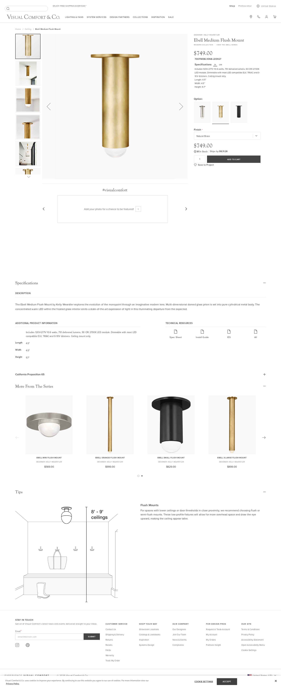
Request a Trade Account (218, 629)
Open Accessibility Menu (253, 644)
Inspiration (158, 17)
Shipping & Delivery (115, 634)
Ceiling (28, 29)
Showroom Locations (149, 629)
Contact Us (111, 629)
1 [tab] (138, 476)
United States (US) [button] (262, 675)
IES (229, 337)
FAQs (108, 650)
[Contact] (258, 16)
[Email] (57, 636)
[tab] (140, 283)
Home (18, 29)
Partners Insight (213, 644)
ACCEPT (227, 681)
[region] (140, 681)
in (215, 64)
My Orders (211, 639)
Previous (17, 437)
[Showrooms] (250, 16)
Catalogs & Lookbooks (149, 634)
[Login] (266, 16)
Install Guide (202, 337)
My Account (211, 634)
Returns (109, 639)
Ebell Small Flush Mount (171, 457)
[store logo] (33, 17)
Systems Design (146, 644)
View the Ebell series (227, 45)
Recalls (109, 644)
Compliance (178, 644)
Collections (140, 17)
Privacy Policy (247, 634)
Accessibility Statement (252, 639)
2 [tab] (142, 476)
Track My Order (113, 660)
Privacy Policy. (12, 683)
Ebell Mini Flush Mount (49, 457)
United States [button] (268, 6)
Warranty (110, 655)
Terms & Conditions (250, 629)
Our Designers (179, 629)
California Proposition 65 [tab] (30, 374)
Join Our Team (179, 634)
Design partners (120, 17)
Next (264, 437)
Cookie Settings (248, 650)
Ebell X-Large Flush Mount (232, 457)
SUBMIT (91, 636)
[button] (48, 106)
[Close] (275, 681)
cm (220, 64)
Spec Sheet (176, 337)
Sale (171, 17)
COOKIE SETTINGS (203, 681)
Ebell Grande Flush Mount (110, 457)
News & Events (180, 639)
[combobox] (26, 8)
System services (97, 17)
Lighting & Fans (74, 17)
